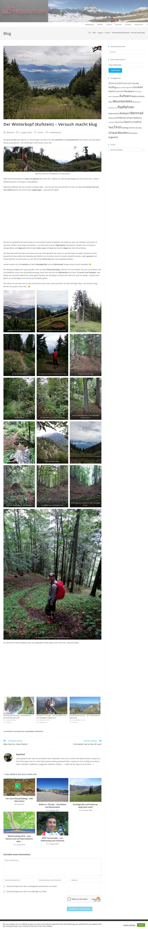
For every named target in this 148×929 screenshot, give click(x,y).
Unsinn (131, 127)
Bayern (118, 87)
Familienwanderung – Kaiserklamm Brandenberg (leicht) (17, 716)
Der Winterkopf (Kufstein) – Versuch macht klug (128, 33)
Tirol (117, 127)
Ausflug (112, 87)
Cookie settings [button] (129, 925)
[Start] (89, 33)
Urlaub (112, 133)
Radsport (125, 113)
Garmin (112, 91)
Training (124, 127)
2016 (111, 83)
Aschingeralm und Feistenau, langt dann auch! (85, 805)
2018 (116, 83)
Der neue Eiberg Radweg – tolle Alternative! (19, 799)
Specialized (119, 122)
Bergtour (21, 731)
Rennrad (136, 113)
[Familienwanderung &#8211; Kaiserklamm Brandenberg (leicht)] (18, 705)
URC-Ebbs (138, 128)
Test (110, 127)
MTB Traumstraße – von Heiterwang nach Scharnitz (52, 839)
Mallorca (135, 96)
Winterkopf (39, 731)
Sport (127, 121)
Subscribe (115, 70)
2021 (130, 83)
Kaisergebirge (29, 731)
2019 (120, 83)
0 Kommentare (55, 132)
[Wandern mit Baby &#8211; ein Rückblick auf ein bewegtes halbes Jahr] (52, 705)
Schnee (129, 117)
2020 (15, 731)
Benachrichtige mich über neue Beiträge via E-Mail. (27, 891)
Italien (110, 96)
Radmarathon (113, 113)
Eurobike (138, 87)
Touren (40, 132)
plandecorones (112, 108)
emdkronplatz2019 (127, 87)
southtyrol (111, 122)
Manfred (10, 132)
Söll (132, 122)
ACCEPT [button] (141, 925)
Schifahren (121, 117)
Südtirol (138, 122)
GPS (122, 91)
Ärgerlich (113, 137)
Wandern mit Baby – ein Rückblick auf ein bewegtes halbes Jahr (51, 716)
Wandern (123, 133)
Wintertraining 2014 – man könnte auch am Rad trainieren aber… (19, 839)
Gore (118, 91)
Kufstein (125, 96)
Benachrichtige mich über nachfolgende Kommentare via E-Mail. (32, 886)
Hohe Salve (138, 91)
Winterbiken (133, 133)
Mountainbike (122, 101)
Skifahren (137, 117)
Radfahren (126, 107)
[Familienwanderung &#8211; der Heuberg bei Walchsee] (85, 705)
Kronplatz (116, 96)
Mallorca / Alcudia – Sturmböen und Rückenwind (52, 805)
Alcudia (135, 83)
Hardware (129, 91)
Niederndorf (136, 102)
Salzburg (111, 118)
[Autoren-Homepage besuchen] (8, 757)
